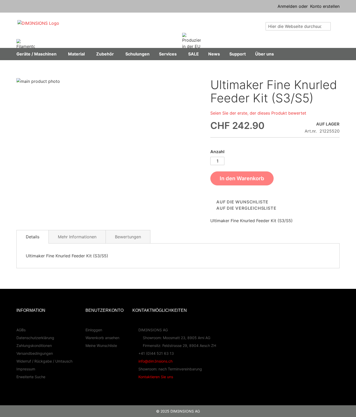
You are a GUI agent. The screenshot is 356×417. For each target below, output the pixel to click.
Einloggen (93, 330)
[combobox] (298, 26)
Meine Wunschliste (101, 345)
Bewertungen (128, 236)
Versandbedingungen (34, 353)
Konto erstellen (325, 6)
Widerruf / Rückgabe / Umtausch (44, 361)
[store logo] (72, 30)
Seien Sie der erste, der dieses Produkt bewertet (258, 113)
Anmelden (287, 6)
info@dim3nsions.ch (155, 361)
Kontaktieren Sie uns (155, 377)
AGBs (21, 330)
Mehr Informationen (77, 236)
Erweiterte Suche (30, 377)
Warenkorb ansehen (102, 337)
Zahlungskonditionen (34, 345)
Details (32, 236)
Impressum (25, 369)
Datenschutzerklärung (35, 337)
